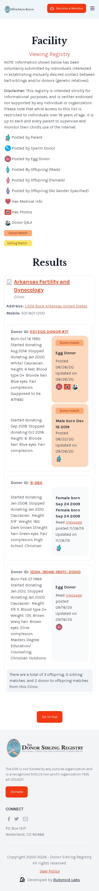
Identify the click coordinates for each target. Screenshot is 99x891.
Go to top (49, 713)
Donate (17, 788)
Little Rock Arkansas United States (56, 302)
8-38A (36, 478)
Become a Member (69, 8)
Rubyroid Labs (66, 875)
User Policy (50, 867)
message (74, 518)
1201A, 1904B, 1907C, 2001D (55, 567)
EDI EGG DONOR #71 (49, 327)
